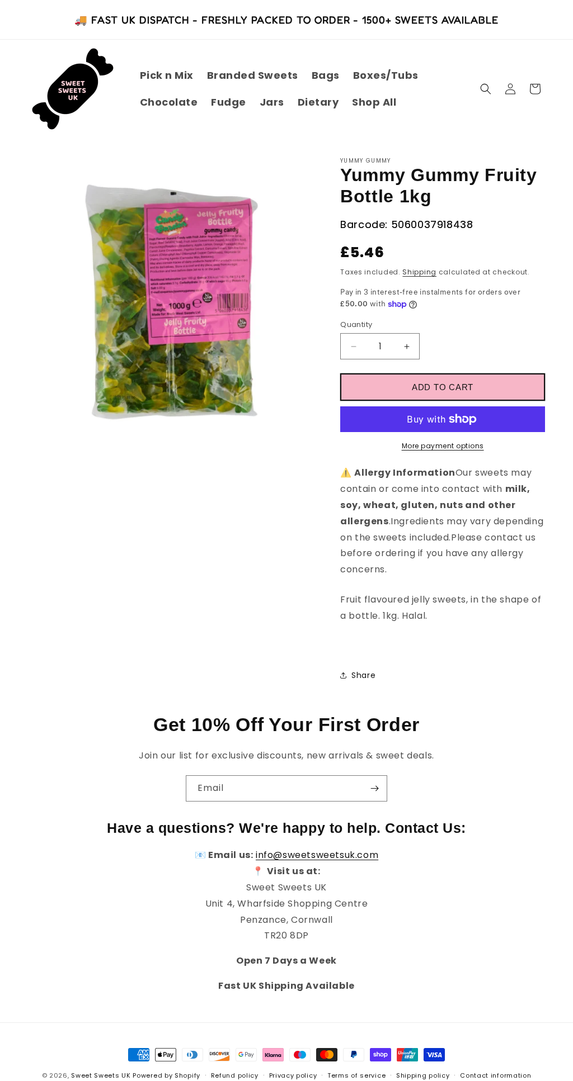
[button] (485, 89)
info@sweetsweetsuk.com (317, 854)
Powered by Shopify (166, 1075)
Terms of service (356, 1075)
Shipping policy (423, 1075)
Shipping (419, 272)
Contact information (495, 1075)
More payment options (443, 446)
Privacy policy (293, 1075)
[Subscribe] (374, 788)
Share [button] (363, 675)
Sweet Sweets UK (101, 1075)
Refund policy (235, 1075)
